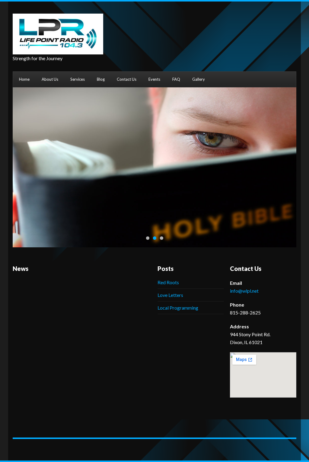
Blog (101, 79)
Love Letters (170, 295)
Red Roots (168, 282)
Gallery (198, 79)
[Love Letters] (154, 167)
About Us (50, 79)
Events (154, 79)
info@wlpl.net (244, 291)
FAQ (176, 79)
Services (77, 79)
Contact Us (126, 79)
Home (24, 79)
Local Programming (178, 308)
